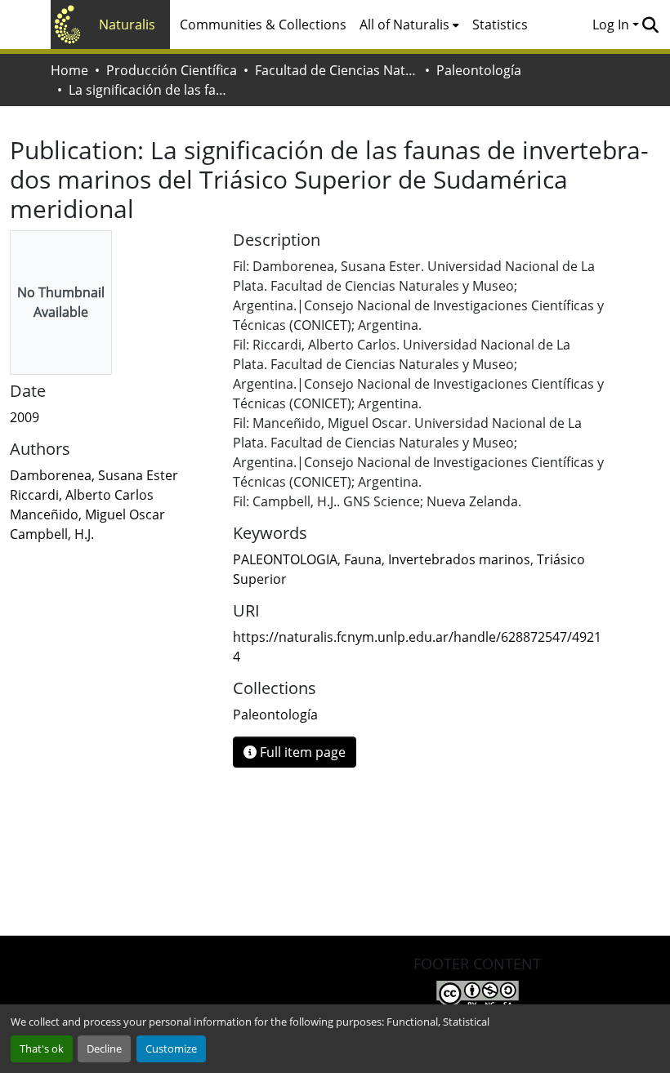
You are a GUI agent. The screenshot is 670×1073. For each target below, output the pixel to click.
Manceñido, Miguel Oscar (87, 514)
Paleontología (478, 70)
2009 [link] (24, 417)
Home (69, 70)
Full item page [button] (301, 752)
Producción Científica (171, 70)
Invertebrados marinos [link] (459, 559)
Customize (171, 1048)
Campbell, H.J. (52, 534)
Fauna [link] (363, 559)
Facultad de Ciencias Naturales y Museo (336, 70)
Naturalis (127, 24)
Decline (104, 1048)
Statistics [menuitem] (500, 24)
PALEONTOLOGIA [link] (285, 559)
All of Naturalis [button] (404, 24)
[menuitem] (409, 24)
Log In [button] (612, 24)
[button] (650, 24)
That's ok (42, 1048)
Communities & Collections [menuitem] (263, 24)
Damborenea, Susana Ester (94, 475)
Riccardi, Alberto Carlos (82, 495)
